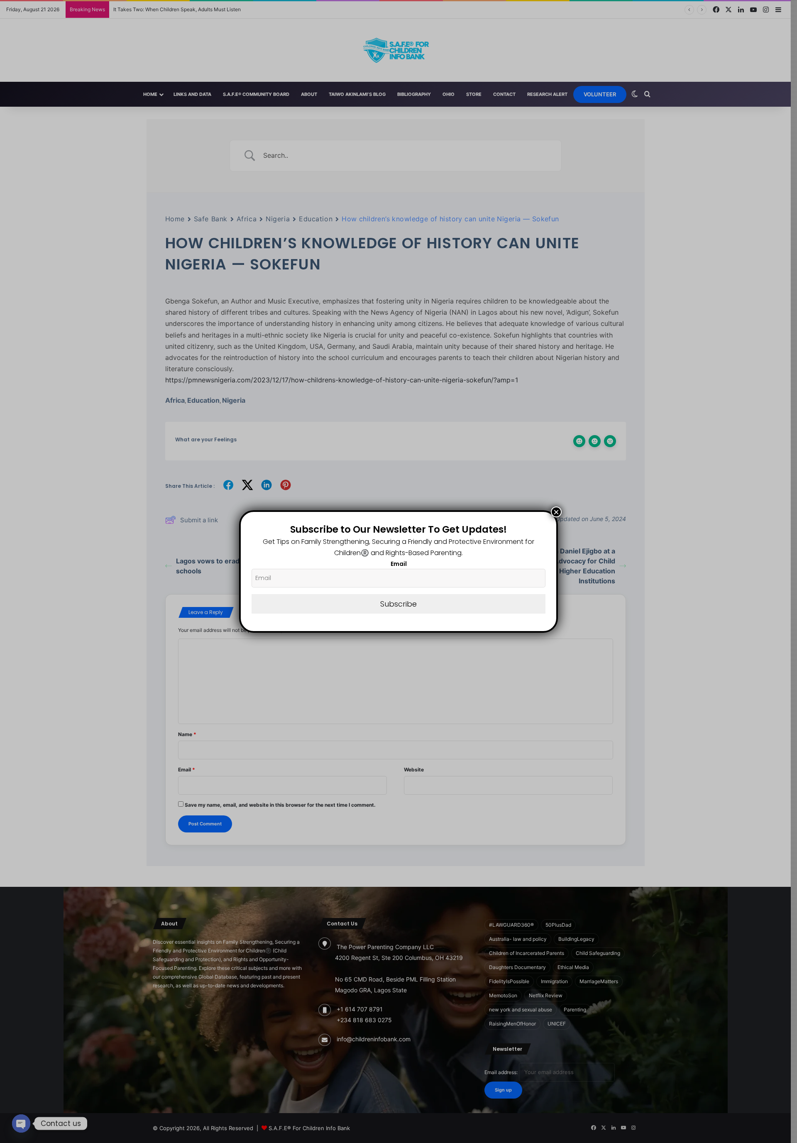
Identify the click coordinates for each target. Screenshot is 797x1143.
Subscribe (398, 604)
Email (399, 564)
